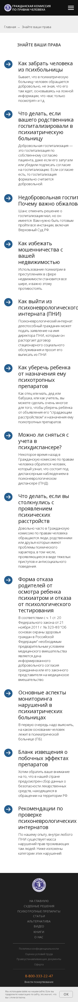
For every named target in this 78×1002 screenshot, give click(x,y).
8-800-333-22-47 (39, 976)
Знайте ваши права (36, 27)
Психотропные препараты (38, 911)
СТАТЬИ (39, 916)
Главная (10, 27)
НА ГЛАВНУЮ (39, 901)
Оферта (39, 964)
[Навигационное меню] (71, 8)
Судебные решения (39, 906)
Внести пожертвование (39, 982)
